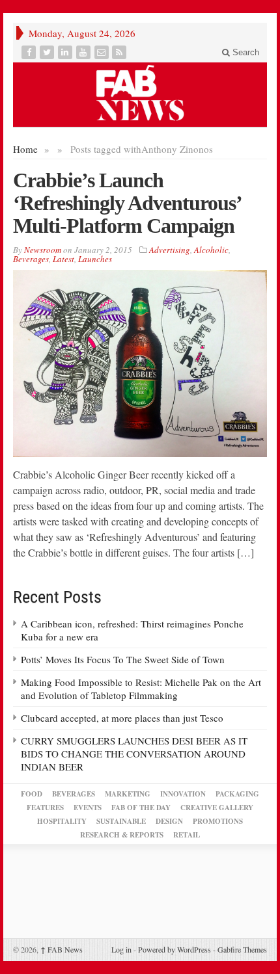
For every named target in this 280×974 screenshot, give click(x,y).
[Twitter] (48, 52)
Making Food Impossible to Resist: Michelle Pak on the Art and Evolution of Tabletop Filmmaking (141, 689)
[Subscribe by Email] (103, 52)
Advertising (169, 250)
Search (244, 52)
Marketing (127, 794)
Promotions (218, 821)
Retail (186, 835)
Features (45, 807)
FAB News (61, 949)
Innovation (183, 794)
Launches (95, 259)
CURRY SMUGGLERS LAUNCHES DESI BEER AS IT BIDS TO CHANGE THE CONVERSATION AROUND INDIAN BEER (134, 753)
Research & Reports (121, 835)
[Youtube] (85, 52)
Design (169, 821)
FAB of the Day (141, 807)
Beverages (31, 259)
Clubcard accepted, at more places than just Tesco (122, 717)
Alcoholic (211, 250)
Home (25, 148)
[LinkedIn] (66, 52)
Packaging (237, 794)
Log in (121, 949)
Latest (63, 259)
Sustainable (121, 821)
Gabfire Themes (242, 949)
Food (31, 794)
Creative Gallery (216, 807)
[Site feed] (120, 52)
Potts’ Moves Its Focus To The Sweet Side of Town (123, 659)
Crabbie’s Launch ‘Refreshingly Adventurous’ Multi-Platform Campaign (127, 202)
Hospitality (62, 821)
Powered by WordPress (174, 949)
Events (88, 807)
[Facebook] (30, 52)
